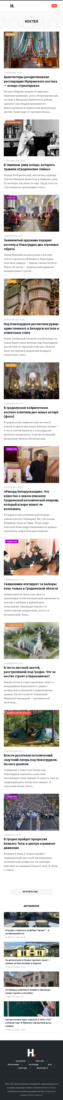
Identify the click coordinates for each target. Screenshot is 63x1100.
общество (12, 449)
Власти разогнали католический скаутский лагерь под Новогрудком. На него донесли (30, 759)
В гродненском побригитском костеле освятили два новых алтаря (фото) (31, 412)
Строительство (14, 625)
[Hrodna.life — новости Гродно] (12, 6)
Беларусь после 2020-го (18, 713)
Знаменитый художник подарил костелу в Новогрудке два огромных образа (31, 244)
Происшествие (14, 122)
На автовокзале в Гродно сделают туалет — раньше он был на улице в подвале (27, 962)
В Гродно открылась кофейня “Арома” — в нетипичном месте (27, 932)
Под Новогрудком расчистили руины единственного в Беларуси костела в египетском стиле (31, 328)
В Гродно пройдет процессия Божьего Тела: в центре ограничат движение (30, 843)
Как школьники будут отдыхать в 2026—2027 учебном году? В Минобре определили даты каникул (28, 1022)
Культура (11, 198)
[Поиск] (45, 6)
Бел (54, 6)
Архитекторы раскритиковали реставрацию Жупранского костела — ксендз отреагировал (30, 81)
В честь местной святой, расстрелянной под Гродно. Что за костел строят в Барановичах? (30, 672)
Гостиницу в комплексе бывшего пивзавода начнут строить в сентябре (27, 991)
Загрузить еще (30, 892)
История (11, 35)
